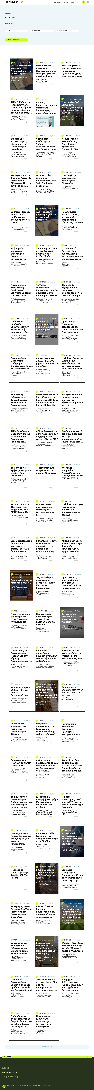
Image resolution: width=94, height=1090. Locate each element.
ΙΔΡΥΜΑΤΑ (58, 2)
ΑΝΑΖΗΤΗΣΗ (75, 2)
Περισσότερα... (47, 1046)
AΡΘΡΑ (66, 2)
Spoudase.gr (45, 1085)
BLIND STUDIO (21, 1085)
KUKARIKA (38, 1085)
